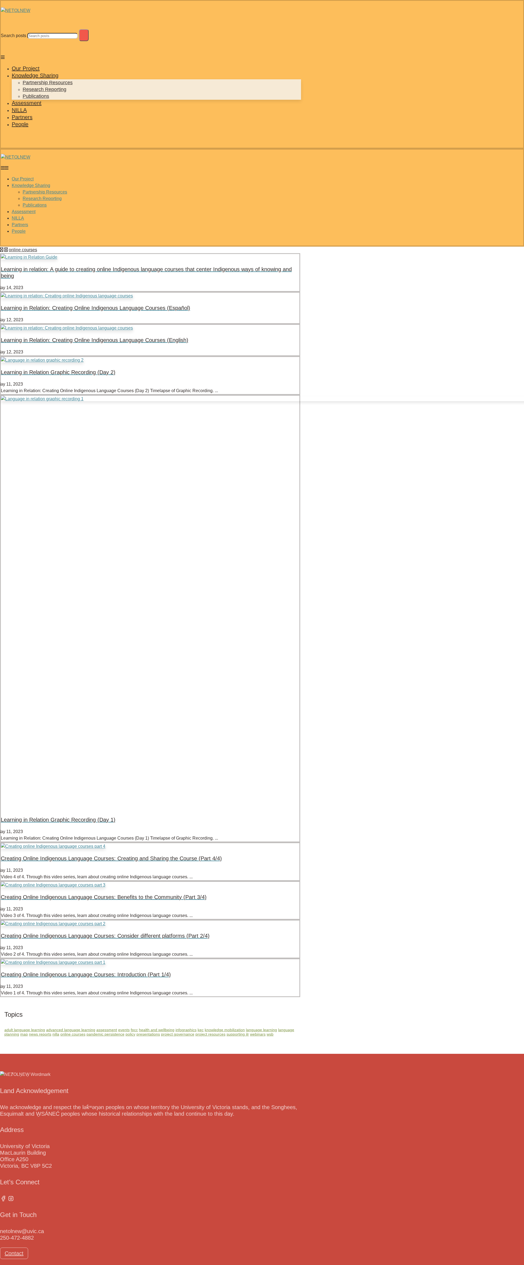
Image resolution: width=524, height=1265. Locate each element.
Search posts (13, 35)
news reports (40, 1034)
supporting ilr (238, 1034)
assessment (106, 1030)
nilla (55, 1034)
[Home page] (1, 249)
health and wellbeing (156, 1030)
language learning (261, 1030)
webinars (258, 1034)
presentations (148, 1034)
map (24, 1034)
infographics (185, 1030)
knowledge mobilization (225, 1030)
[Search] (84, 35)
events (124, 1030)
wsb (270, 1034)
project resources (210, 1034)
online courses (72, 1034)
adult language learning (24, 1030)
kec (201, 1030)
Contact (14, 1253)
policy (130, 1034)
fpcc (134, 1030)
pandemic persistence (105, 1034)
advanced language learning (70, 1030)
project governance (177, 1034)
